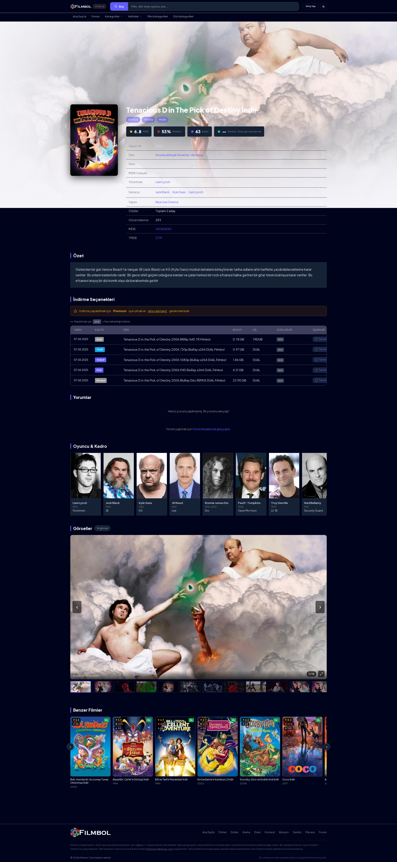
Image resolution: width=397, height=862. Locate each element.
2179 (158, 238)
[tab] (80, 687)
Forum (96, 16)
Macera (148, 119)
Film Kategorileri (157, 16)
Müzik (162, 119)
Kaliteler (133, 16)
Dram (257, 832)
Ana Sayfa (79, 16)
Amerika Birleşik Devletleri (172, 155)
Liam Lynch (162, 182)
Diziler (234, 832)
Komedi (133, 119)
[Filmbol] (90, 832)
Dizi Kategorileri (183, 16)
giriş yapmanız (157, 311)
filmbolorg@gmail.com (159, 849)
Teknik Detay (326, 339)
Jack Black (162, 192)
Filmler (223, 832)
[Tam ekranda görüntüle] (321, 674)
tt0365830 (163, 229)
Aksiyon (284, 832)
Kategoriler (112, 16)
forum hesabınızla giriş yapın (211, 429)
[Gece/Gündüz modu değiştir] (323, 6)
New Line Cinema (166, 202)
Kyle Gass (179, 192)
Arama (246, 832)
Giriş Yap (311, 6)
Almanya (197, 155)
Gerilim (297, 832)
